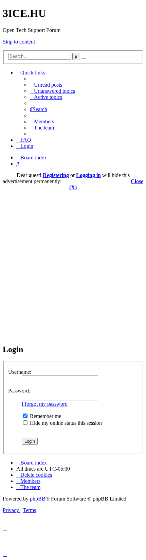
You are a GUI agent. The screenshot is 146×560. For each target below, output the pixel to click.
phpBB (37, 499)
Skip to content (19, 42)
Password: (19, 390)
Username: (19, 372)
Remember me (45, 416)
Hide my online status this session (65, 423)
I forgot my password (45, 404)
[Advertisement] (73, 264)
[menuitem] (46, 85)
